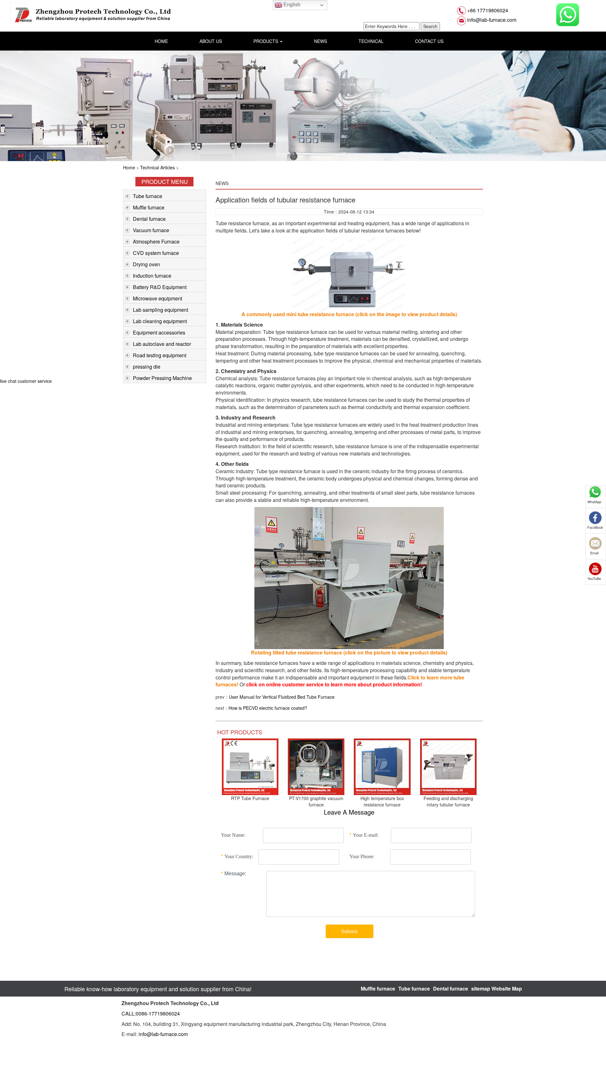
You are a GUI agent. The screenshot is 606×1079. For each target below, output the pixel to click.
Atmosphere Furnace (156, 241)
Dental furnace (149, 218)
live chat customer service (26, 381)
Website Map (506, 988)
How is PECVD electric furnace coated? (268, 708)
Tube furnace (147, 196)
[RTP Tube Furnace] (250, 766)
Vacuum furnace (151, 230)
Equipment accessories (159, 332)
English (291, 4)
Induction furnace (152, 275)
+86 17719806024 (487, 10)
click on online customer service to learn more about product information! (333, 684)
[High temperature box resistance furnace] (382, 766)
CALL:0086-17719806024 (151, 1013)
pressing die (146, 366)
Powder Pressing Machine (162, 378)
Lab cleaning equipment (160, 321)
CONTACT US (429, 41)
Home (129, 167)
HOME (161, 41)
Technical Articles (157, 167)
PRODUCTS (266, 41)
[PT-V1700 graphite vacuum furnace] (316, 766)
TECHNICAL (371, 41)
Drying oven (146, 264)
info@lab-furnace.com (491, 19)
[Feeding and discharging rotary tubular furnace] (448, 766)
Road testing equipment (159, 355)
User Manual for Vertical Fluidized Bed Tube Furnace (282, 697)
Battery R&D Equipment (160, 287)
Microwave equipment (157, 298)
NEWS (320, 41)
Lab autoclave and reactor (162, 343)
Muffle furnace (148, 207)
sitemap (480, 988)
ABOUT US (210, 41)
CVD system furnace (156, 252)
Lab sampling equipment (160, 309)
